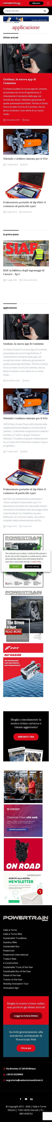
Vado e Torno (10, 929)
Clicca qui (26, 1048)
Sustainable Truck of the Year (18, 967)
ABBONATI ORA (26, 736)
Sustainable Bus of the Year (17, 971)
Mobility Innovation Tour (15, 983)
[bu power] (26, 19)
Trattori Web (9, 958)
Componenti (26, 212)
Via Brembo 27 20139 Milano (21, 1068)
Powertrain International (15, 954)
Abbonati (36, 3)
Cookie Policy (35, 561)
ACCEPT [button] (16, 566)
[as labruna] (23, 854)
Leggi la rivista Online (26, 1015)
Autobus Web (10, 942)
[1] (23, 888)
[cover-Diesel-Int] (26, 615)
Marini (25, 164)
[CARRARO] (23, 787)
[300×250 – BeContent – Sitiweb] (23, 820)
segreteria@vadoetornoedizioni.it (24, 1080)
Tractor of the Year (12, 979)
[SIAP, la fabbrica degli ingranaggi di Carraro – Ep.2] (26, 253)
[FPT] (26, 670)
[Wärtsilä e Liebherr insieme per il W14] (26, 142)
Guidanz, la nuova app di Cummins (19, 81)
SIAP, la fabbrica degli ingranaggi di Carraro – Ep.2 (23, 272)
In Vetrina (25, 280)
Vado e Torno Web (12, 933)
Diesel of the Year (12, 975)
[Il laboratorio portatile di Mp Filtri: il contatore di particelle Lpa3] (26, 185)
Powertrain (8, 950)
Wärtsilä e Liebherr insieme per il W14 (25, 158)
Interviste (33, 280)
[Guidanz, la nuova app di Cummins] (26, 58)
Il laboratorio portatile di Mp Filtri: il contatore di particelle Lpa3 (24, 204)
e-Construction (10, 963)
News (27, 120)
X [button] (46, 553)
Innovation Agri (11, 987)
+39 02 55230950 (14, 1074)
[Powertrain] (12, 3)
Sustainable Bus (11, 946)
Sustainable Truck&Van (15, 938)
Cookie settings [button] (33, 566)
